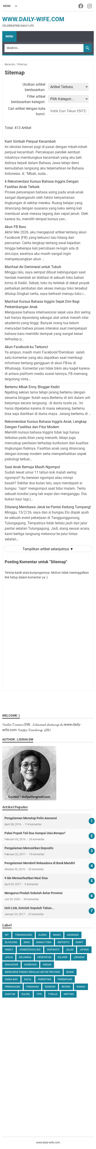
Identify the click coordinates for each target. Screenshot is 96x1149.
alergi (42, 934)
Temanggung (23, 934)
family (9, 949)
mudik (70, 972)
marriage (30, 964)
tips (39, 994)
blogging (11, 942)
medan (47, 964)
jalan (69, 949)
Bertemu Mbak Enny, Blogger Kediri (32, 387)
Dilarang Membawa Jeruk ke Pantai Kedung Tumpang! (48, 507)
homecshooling (30, 949)
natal (28, 979)
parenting (44, 979)
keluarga (25, 957)
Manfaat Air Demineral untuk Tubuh (33, 267)
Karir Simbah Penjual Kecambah (30, 141)
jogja (9, 957)
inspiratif (53, 949)
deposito (63, 942)
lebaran (79, 957)
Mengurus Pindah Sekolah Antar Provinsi (33, 893)
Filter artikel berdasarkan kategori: (28, 99)
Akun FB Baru (15, 227)
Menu (9, 36)
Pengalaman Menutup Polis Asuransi (30, 818)
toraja (52, 994)
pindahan (32, 986)
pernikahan (12, 986)
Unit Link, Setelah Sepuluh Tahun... (29, 908)
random (50, 986)
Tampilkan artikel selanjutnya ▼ (48, 549)
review (66, 986)
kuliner (62, 957)
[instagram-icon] (90, 6)
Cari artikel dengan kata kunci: (26, 111)
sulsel (25, 994)
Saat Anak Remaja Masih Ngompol (32, 467)
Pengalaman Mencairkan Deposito (28, 848)
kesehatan (44, 957)
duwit (79, 942)
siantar (10, 994)
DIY (7, 934)
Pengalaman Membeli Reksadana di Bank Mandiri (39, 863)
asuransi (73, 934)
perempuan (65, 979)
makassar (11, 964)
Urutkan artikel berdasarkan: (34, 87)
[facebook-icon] (81, 6)
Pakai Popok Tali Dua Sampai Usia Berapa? (34, 833)
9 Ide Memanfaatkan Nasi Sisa (26, 878)
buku (27, 942)
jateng (84, 949)
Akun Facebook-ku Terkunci (26, 347)
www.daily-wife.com (33, 19)
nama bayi (11, 979)
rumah (81, 986)
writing (69, 994)
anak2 (57, 934)
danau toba (43, 942)
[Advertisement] (48, 1051)
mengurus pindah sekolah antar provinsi (32, 972)
